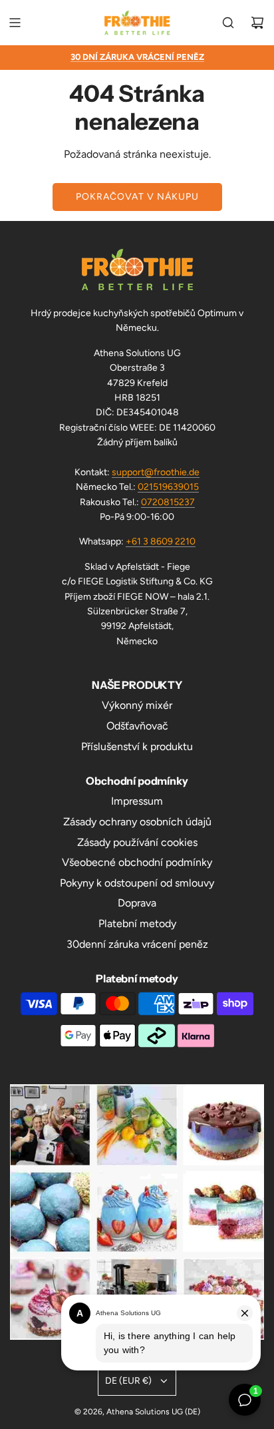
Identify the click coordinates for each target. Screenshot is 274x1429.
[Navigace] (14, 22)
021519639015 (168, 487)
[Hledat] (228, 22)
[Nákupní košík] (257, 22)
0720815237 (168, 502)
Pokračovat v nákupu (137, 196)
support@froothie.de (156, 472)
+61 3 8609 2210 (161, 541)
